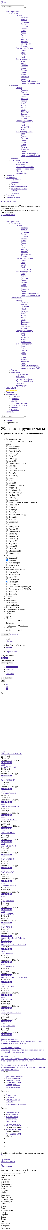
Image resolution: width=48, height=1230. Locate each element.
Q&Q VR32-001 (7, 914)
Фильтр (4, 658)
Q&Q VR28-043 (7, 859)
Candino (13, 454)
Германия (25, 22)
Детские (14, 158)
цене (8, 671)
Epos (12, 473)
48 (7, 689)
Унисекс (14, 565)
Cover (12, 461)
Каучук (24, 74)
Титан (23, 72)
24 (7, 687)
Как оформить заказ (19, 186)
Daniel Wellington (17, 463)
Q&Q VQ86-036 (7, 966)
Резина (23, 64)
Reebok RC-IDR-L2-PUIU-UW (13, 945)
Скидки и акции (13, 1100)
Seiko (23, 53)
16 (7, 684)
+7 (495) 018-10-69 (13, 1134)
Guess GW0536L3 (8, 793)
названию (10, 669)
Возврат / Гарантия (19, 189)
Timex (12, 517)
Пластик (24, 66)
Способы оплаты (13, 1080)
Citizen (13, 458)
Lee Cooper (15, 490)
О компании (16, 180)
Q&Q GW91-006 (8, 1026)
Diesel (23, 55)
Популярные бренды (24, 48)
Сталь (23, 79)
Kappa (13, 488)
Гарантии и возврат (14, 1082)
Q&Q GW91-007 (8, 986)
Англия (24, 20)
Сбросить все (11, 651)
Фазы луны (20, 164)
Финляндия (25, 39)
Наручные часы (12, 11)
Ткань (23, 68)
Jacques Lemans (16, 485)
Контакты (15, 193)
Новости (14, 191)
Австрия (24, 17)
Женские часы (12, 1117)
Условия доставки (13, 1078)
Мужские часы (12, 1114)
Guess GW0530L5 (8, 885)
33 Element (14, 446)
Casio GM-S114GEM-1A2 (11, 754)
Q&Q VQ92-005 (7, 953)
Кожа (23, 61)
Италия (24, 28)
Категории (15, 160)
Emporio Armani (17, 471)
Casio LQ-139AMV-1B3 (11, 1013)
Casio (12, 456)
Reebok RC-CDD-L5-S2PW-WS (14, 977)
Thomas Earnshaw (17, 514)
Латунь (24, 70)
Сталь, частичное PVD (30, 83)
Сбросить (14, 634)
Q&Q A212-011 (7, 927)
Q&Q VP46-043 (7, 872)
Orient (23, 50)
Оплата (14, 184)
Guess (23, 123)
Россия (23, 35)
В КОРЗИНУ (6, 762)
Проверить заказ (13, 197)
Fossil (23, 57)
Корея (23, 33)
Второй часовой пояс (25, 169)
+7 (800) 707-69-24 (13, 1125)
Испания (24, 26)
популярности (12, 667)
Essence (13, 476)
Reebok (13, 500)
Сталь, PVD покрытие (30, 81)
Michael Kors (26, 127)
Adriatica (14, 449)
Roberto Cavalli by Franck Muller (23, 502)
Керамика (25, 77)
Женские (14, 85)
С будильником (22, 162)
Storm (12, 512)
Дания (23, 24)
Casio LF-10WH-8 (8, 846)
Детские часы (11, 1119)
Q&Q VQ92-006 (7, 901)
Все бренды (11, 388)
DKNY (13, 468)
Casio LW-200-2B (8, 833)
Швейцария (26, 44)
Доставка (10, 175)
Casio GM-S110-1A (9, 819)
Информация (11, 178)
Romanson (14, 505)
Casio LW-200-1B (8, 780)
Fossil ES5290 (6, 999)
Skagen (23, 129)
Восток (13, 522)
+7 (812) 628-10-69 (8, 201)
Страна (19, 15)
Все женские (16, 298)
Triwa (12, 519)
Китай (23, 31)
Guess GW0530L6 (8, 767)
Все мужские (16, 223)
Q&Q (12, 497)
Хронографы (21, 173)
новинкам (10, 674)
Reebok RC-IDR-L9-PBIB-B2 (13, 938)
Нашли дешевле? (13, 1085)
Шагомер (20, 171)
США (23, 37)
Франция (24, 42)
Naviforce (14, 495)
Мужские (15, 13)
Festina (13, 478)
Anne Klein (15, 451)
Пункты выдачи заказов (16, 1104)
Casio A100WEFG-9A (10, 806)
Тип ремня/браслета (24, 59)
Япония (24, 46)
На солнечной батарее (25, 167)
